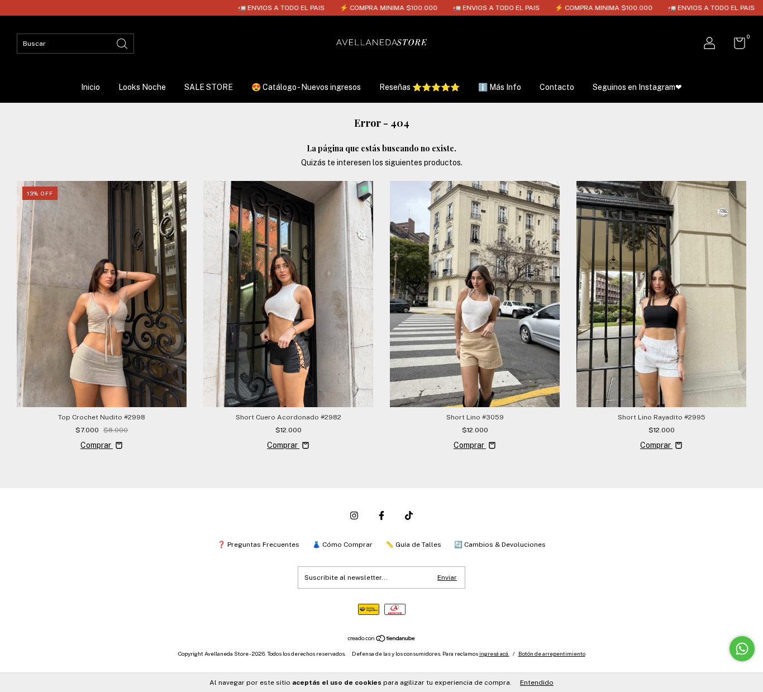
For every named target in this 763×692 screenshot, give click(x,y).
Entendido (537, 682)
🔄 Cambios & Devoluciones (500, 544)
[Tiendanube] (382, 639)
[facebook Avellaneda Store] (381, 515)
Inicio (90, 87)
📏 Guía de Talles (413, 544)
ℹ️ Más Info (499, 87)
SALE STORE (208, 87)
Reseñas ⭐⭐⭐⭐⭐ (419, 87)
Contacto (557, 87)
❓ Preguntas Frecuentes (258, 544)
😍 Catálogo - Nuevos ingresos (306, 87)
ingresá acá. (494, 653)
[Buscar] (123, 43)
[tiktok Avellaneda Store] (408, 515)
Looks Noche (142, 87)
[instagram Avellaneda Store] (354, 515)
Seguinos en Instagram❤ (637, 87)
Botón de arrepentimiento (551, 653)
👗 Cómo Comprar (342, 544)
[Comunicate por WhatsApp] (742, 648)
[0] (735, 45)
